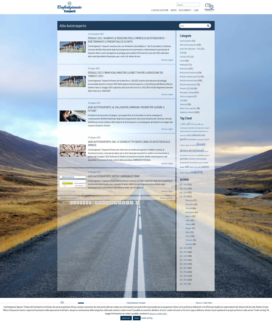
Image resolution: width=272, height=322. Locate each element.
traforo (199, 167)
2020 (185, 255)
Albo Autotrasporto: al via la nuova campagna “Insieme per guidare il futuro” (126, 108)
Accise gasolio (186, 40)
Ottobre (189, 208)
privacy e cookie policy (158, 313)
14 (116, 202)
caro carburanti (194, 135)
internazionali (201, 158)
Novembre (190, 204)
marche (205, 162)
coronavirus (192, 139)
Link (196, 10)
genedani (184, 158)
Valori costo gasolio (188, 108)
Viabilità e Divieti (187, 112)
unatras (205, 166)
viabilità (197, 172)
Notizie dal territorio (188, 72)
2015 (185, 275)
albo (199, 124)
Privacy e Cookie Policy (204, 303)
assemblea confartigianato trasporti (199, 128)
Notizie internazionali (189, 80)
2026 (185, 184)
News (174, 10)
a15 (192, 124)
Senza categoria (186, 96)
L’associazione (159, 10)
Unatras (183, 104)
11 (104, 202)
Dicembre (189, 200)
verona (182, 173)
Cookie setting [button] (146, 318)
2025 (185, 188)
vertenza (187, 173)
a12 (189, 124)
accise (195, 124)
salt (187, 167)
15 (120, 202)
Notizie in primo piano (189, 76)
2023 (185, 196)
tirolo (195, 167)
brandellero (194, 131)
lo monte (194, 162)
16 (124, 202)
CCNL (182, 52)
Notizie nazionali (187, 84)
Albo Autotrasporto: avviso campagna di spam (113, 176)
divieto (184, 150)
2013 (185, 283)
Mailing (183, 64)
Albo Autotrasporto (188, 44)
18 (131, 202)
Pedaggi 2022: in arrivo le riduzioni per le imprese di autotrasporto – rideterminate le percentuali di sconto (127, 39)
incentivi (192, 158)
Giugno (188, 224)
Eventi (182, 60)
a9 (185, 124)
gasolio (201, 155)
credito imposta (184, 145)
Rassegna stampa (187, 92)
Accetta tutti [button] (126, 318)
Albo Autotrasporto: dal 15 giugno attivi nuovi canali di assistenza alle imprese (129, 143)
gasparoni (206, 155)
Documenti (185, 10)
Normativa (184, 68)
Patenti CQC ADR (186, 88)
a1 (180, 124)
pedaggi (182, 167)
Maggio (189, 228)
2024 (185, 192)
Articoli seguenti (166, 198)
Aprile (188, 232)
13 (112, 202)
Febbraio (189, 240)
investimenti (185, 162)
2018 (185, 263)
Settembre (190, 212)
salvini (191, 167)
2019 (185, 259)
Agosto (189, 216)
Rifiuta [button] (137, 318)
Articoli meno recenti (68, 198)
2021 (185, 252)
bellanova (188, 131)
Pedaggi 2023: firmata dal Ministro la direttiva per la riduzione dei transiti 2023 (125, 74)
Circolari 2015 (185, 56)
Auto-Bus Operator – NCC (190, 48)
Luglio (188, 220)
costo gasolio (200, 139)
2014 (185, 279)
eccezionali (196, 150)
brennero (201, 131)
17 (127, 202)
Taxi (181, 100)
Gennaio (189, 244)
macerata (200, 163)
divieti (201, 144)
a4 (183, 124)
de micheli (193, 145)
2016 (185, 271)
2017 (185, 267)
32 (137, 202)
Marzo (188, 236)
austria (182, 131)
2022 (185, 248)
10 (100, 202)
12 (108, 202)
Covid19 (206, 139)
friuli (196, 155)
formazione (191, 155)
